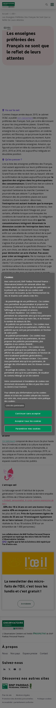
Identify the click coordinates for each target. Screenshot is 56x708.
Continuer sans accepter (28, 413)
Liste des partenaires (14, 405)
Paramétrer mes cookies (28, 428)
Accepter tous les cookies (28, 421)
